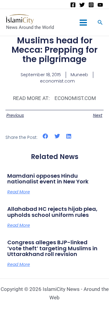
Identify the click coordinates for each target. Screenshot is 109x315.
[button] (45, 136)
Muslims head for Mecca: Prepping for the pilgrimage (54, 50)
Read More (18, 192)
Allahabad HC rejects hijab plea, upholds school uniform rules (52, 212)
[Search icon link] (100, 23)
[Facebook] (73, 5)
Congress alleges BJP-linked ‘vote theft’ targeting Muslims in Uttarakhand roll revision (52, 248)
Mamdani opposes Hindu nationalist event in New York (47, 179)
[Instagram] (91, 5)
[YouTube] (100, 5)
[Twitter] (82, 5)
